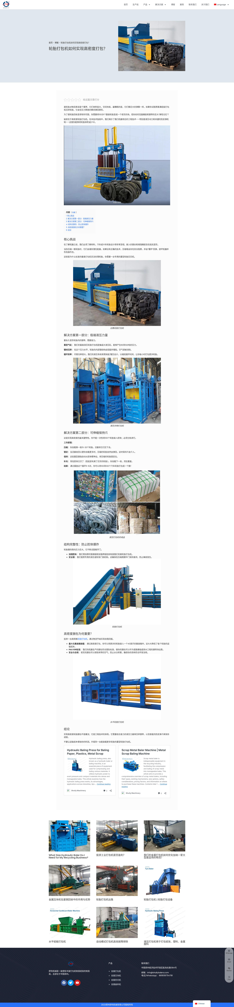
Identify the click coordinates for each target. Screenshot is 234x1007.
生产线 (135, 4)
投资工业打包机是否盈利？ (111, 855)
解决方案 (159, 4)
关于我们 (205, 4)
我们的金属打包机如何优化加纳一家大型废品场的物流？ (164, 856)
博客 (173, 4)
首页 (126, 4)
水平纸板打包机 (57, 941)
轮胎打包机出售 (104, 899)
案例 (182, 4)
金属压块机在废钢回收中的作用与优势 (69, 899)
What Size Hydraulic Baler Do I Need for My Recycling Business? (68, 856)
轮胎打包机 (82, 639)
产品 (145, 4)
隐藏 (73, 212)
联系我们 (192, 4)
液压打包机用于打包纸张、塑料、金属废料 (164, 943)
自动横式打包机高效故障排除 (112, 941)
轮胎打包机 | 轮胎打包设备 (158, 899)
